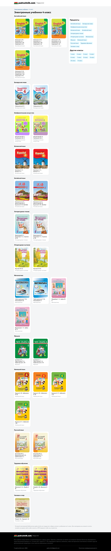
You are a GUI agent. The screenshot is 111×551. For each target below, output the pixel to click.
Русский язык (75, 43)
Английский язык (75, 23)
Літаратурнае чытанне (77, 36)
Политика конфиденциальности (88, 548)
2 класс (79, 54)
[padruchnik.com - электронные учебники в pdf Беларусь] (29, 3)
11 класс (80, 60)
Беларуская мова (88, 23)
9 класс (92, 57)
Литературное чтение (77, 33)
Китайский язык (86, 30)
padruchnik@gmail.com (53, 548)
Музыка (73, 40)
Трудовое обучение (86, 43)
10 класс (73, 60)
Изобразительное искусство (79, 27)
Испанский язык (75, 30)
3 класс (85, 54)
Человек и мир (75, 46)
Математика (89, 36)
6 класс (73, 57)
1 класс (73, 54)
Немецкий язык (82, 40)
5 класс (92, 54)
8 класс (85, 57)
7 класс (79, 57)
